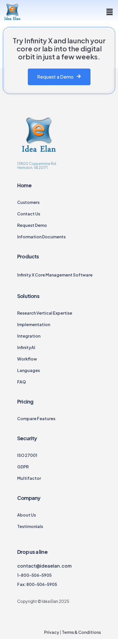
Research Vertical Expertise (44, 312)
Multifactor (29, 478)
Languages (28, 370)
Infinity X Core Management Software (55, 274)
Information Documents (41, 236)
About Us (26, 514)
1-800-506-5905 (34, 575)
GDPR (23, 466)
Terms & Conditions (81, 632)
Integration (28, 335)
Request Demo (32, 225)
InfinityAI (26, 347)
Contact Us (28, 213)
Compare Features (36, 418)
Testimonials (30, 526)
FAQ (21, 381)
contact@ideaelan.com (44, 566)
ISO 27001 (27, 455)
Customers (28, 202)
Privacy (51, 632)
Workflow (27, 358)
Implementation (33, 324)
